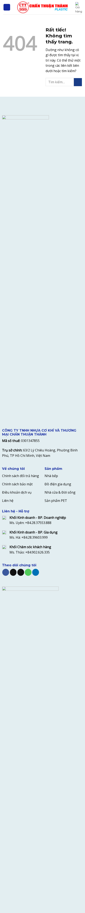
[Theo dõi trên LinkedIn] (35, 572)
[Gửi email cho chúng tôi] (20, 572)
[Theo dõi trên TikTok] (13, 572)
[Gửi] (78, 82)
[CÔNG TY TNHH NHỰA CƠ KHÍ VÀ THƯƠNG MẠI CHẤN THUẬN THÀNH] (42, 7)
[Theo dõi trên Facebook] (5, 572)
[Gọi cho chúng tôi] (28, 572)
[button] (7, 7)
